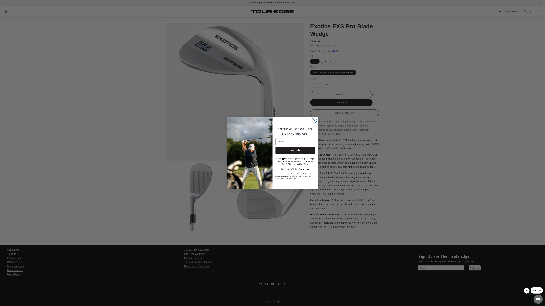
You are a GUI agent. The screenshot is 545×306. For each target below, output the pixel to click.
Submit (295, 150)
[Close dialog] (314, 120)
